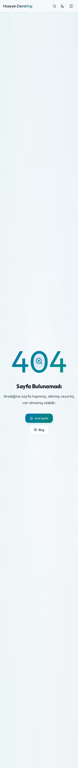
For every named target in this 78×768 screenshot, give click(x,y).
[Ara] (54, 6)
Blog (41, 430)
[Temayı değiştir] (62, 6)
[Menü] (71, 6)
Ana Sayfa (41, 418)
